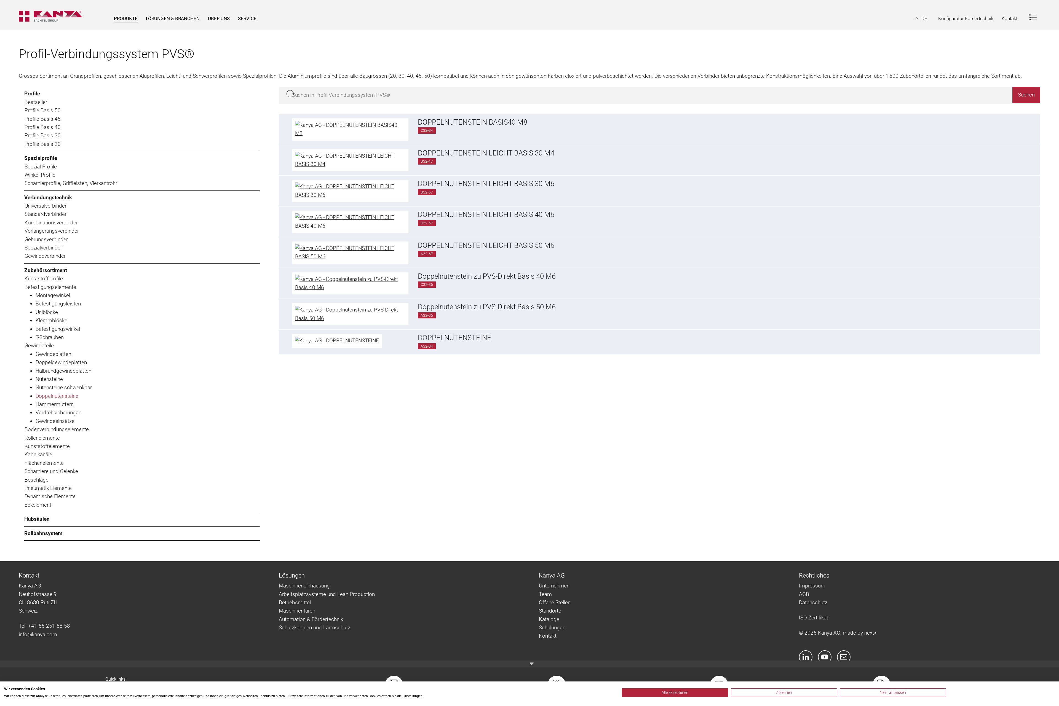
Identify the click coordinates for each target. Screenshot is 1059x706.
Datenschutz (813, 602)
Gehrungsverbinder (46, 239)
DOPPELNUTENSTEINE (454, 338)
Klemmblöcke (51, 320)
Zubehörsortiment (45, 270)
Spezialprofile (40, 158)
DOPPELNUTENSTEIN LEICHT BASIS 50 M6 (486, 245)
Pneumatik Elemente (48, 488)
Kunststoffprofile (44, 278)
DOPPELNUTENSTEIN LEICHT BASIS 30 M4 (486, 153)
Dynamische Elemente (50, 496)
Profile (32, 93)
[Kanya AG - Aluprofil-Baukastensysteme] (53, 15)
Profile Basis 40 (43, 127)
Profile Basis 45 (43, 119)
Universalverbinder (45, 206)
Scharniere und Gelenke (51, 471)
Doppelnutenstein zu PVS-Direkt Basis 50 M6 (487, 307)
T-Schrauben (50, 337)
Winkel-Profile (40, 175)
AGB (804, 594)
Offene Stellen (555, 602)
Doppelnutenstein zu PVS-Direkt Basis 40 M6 (487, 276)
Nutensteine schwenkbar (64, 387)
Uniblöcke (47, 312)
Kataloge (549, 619)
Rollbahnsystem (43, 533)
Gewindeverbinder (45, 256)
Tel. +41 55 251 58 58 (44, 626)
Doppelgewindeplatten (61, 362)
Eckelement (38, 505)
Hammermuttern (55, 404)
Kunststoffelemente (47, 446)
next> (870, 633)
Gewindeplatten (53, 354)
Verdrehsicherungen (58, 412)
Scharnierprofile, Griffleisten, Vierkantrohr (71, 183)
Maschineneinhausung (304, 585)
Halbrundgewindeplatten (63, 371)
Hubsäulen (37, 519)
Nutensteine (49, 379)
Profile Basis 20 (43, 144)
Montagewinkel (53, 295)
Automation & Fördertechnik (311, 619)
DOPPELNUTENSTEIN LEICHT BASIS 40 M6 (486, 214)
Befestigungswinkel (58, 329)
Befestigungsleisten (58, 303)
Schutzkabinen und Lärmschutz (314, 627)
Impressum (812, 585)
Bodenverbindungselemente (57, 429)
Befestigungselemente (50, 287)
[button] (920, 18)
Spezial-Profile (41, 166)
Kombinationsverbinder (51, 222)
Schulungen (552, 627)
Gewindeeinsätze (55, 421)
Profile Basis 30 (43, 135)
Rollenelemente (42, 438)
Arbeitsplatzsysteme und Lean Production (327, 594)
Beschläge (37, 480)
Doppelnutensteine (57, 396)
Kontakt (548, 636)
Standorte (550, 611)
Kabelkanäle (38, 454)
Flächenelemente (44, 463)
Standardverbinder (45, 214)
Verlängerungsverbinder (52, 231)
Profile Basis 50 (43, 110)
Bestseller (36, 102)
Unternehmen (554, 585)
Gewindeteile (39, 345)
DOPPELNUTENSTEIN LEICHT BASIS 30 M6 (486, 183)
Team (545, 594)
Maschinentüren (297, 611)
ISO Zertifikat (813, 617)
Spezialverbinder (43, 248)
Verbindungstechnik (48, 197)
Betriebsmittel (295, 602)
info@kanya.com (38, 634)
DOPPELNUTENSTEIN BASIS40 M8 (472, 122)
